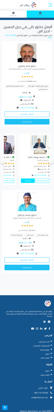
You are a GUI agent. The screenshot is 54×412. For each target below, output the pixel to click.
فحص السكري (43, 89)
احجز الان (28, 180)
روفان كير (25, 5)
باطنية (29, 81)
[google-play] (45, 322)
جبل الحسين (22, 96)
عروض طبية (45, 350)
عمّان (30, 96)
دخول (47, 354)
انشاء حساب (45, 358)
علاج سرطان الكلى (42, 235)
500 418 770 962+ (27, 107)
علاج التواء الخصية (16, 235)
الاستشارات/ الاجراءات (41, 346)
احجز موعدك (27, 121)
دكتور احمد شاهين (27, 66)
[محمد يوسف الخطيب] (35, 144)
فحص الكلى (29, 235)
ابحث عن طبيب (44, 341)
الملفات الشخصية (27, 114)
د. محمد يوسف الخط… (36, 157)
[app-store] (49, 322)
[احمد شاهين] (27, 52)
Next (3, 161)
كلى (25, 73)
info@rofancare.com (39, 397)
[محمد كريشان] (27, 201)
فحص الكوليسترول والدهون (14, 85)
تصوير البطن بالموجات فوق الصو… (37, 85)
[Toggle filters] (5, 407)
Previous (50, 161)
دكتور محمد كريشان (27, 215)
